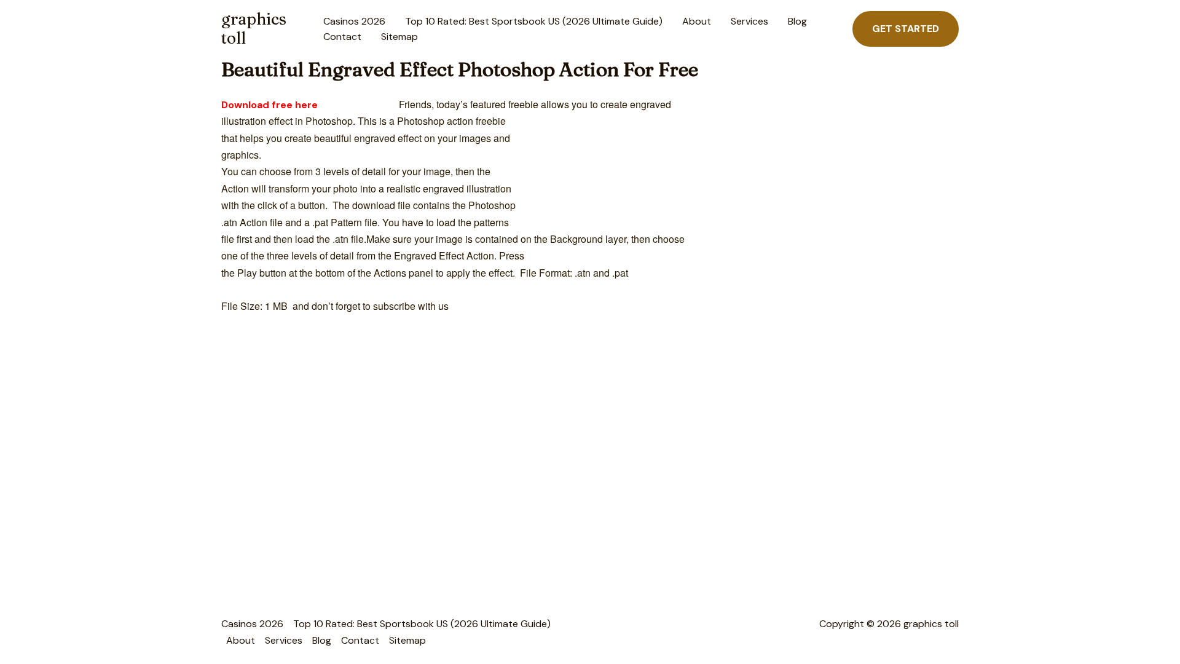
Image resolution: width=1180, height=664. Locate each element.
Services (749, 21)
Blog (797, 21)
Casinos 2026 (354, 21)
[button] (905, 29)
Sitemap (399, 36)
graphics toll (253, 28)
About (696, 21)
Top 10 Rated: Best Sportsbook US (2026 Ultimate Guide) (534, 21)
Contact (342, 36)
